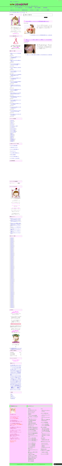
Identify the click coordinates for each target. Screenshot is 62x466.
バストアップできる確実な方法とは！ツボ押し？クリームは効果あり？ (16, 90)
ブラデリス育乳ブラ (15, 382)
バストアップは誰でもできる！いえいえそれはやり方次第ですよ (16, 100)
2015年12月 (12, 305)
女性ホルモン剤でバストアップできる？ (15, 232)
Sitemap (29, 408)
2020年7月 (12, 248)
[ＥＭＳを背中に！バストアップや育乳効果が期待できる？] (29, 33)
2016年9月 (12, 295)
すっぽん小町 (12, 365)
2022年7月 (12, 243)
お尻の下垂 (12, 120)
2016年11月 (12, 293)
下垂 (15, 385)
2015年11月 (12, 306)
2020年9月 (12, 247)
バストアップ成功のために (18, 7)
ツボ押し (12, 122)
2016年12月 (12, 292)
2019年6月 (12, 259)
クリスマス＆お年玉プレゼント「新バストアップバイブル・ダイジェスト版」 (16, 111)
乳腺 (17, 385)
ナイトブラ (16, 367)
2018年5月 (12, 273)
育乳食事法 (12, 141)
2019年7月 (12, 258)
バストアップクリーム (15, 374)
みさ (19, 219)
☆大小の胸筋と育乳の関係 (32, 420)
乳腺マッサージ (30, 448)
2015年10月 (12, 307)
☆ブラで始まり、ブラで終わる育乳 (15, 158)
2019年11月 (12, 254)
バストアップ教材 (13, 130)
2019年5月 (12, 260)
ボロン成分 (12, 384)
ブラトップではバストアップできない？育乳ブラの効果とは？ (16, 114)
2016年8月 (12, 296)
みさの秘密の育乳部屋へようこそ (33, 429)
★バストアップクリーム (31, 411)
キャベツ (18, 366)
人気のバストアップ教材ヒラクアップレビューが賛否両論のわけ (16, 57)
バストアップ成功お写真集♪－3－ (15, 149)
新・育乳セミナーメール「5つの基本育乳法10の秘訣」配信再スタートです (16, 75)
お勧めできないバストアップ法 (32, 424)
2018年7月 (12, 271)
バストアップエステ (13, 128)
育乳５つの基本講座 (37, 7)
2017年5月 (12, 286)
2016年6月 (12, 298)
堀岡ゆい (12, 229)
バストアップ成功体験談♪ (31, 445)
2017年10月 (12, 281)
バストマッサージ (13, 132)
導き (18, 386)
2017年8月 (12, 283)
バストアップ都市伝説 (13, 131)
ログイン (12, 395)
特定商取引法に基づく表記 (32, 458)
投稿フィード (12, 396)
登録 (11, 394)
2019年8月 (12, 257)
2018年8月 (12, 270)
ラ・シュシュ (16, 384)
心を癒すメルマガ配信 (31, 454)
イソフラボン (19, 365)
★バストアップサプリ (31, 412)
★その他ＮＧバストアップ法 (46, 447)
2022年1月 (12, 244)
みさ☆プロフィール (31, 425)
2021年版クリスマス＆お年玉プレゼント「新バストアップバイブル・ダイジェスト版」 (16, 86)
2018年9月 (12, 269)
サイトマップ (60, 0)
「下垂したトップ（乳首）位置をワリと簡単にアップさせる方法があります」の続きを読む (39, 54)
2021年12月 (12, 245)
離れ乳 (20, 389)
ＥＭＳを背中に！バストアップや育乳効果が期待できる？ (37, 21)
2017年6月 (12, 285)
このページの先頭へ (58, 464)
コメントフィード (13, 397)
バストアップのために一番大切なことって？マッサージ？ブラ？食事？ (15, 64)
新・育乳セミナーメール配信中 (32, 455)
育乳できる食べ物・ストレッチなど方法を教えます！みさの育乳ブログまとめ (16, 93)
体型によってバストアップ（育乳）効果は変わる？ (16, 53)
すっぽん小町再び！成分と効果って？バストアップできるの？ (16, 104)
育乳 (12, 387)
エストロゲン (15, 366)
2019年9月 (12, 256)
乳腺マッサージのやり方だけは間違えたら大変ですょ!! (16, 61)
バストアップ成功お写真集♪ (14, 145)
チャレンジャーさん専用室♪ (32, 430)
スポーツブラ (12, 121)
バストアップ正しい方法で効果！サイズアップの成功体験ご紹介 (16, 78)
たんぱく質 (16, 365)
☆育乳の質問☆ (45, 7)
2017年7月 (12, 284)
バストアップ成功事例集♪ (28, 7)
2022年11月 (12, 241)
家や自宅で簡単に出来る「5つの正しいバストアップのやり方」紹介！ (16, 97)
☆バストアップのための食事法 (32, 415)
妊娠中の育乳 (12, 134)
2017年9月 (12, 282)
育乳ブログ (13, 389)
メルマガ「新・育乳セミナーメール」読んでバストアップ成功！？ (16, 71)
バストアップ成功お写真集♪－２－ (15, 156)
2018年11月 (12, 267)
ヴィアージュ (12, 385)
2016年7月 (12, 297)
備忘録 (11, 133)
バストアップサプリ (13, 129)
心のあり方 (12, 135)
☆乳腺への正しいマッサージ (14, 147)
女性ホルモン (15, 386)
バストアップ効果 (14, 377)
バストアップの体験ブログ (16, 371)
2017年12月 (12, 279)
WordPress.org (13, 398)
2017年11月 (12, 280)
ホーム (11, 7)
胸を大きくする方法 (16, 389)
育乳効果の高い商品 (31, 459)
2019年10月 (12, 255)
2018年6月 (12, 272)
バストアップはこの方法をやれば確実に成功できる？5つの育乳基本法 (16, 82)
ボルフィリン (16, 383)
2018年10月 (12, 268)
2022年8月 (12, 242)
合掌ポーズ (13, 386)
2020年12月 (12, 246)
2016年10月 (12, 294)
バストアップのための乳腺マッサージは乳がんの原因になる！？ (16, 107)
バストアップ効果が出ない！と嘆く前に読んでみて (16, 68)
